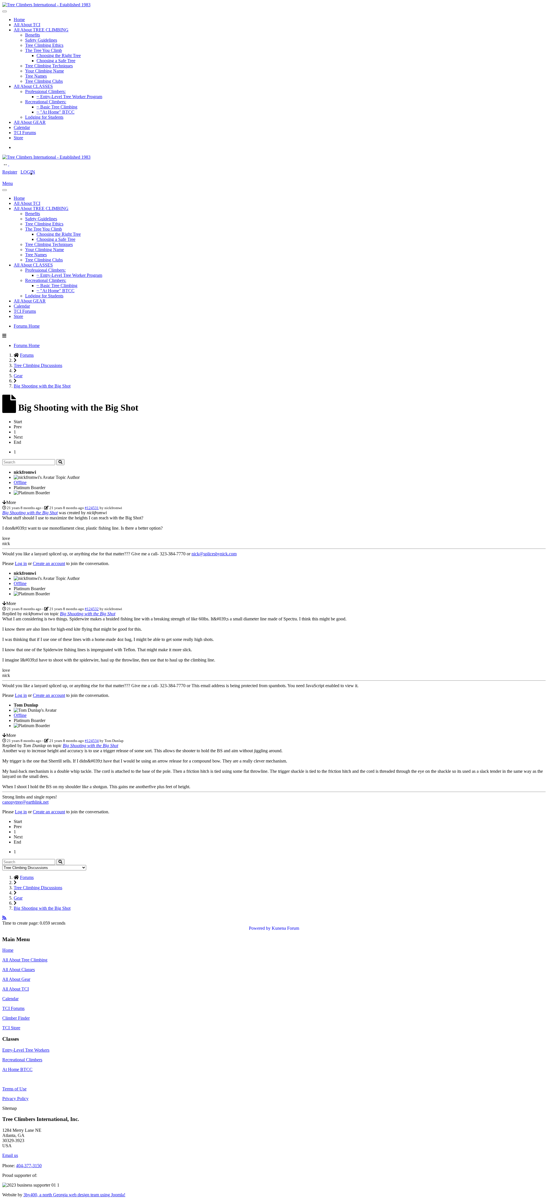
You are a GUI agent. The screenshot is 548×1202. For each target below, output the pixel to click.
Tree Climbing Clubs (44, 81)
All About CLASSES (33, 86)
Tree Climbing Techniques (49, 65)
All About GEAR (30, 122)
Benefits (32, 35)
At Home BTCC (17, 1069)
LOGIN (28, 172)
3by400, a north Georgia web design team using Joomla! (74, 1194)
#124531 (92, 508)
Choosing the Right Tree (59, 55)
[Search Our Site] (12, 164)
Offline (20, 482)
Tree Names (36, 76)
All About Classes (18, 969)
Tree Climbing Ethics (44, 45)
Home (19, 19)
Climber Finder (16, 1018)
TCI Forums (25, 132)
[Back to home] (46, 4)
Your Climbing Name (44, 70)
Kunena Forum (285, 928)
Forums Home (27, 326)
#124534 (92, 741)
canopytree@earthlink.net (25, 802)
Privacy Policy (15, 1098)
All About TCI (27, 24)
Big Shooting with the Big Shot (30, 512)
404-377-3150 (29, 1165)
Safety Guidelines (41, 40)
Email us (10, 1155)
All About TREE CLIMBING (41, 29)
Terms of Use (14, 1088)
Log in (21, 563)
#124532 (92, 609)
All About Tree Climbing (24, 959)
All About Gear (16, 979)
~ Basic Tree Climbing (57, 106)
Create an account (49, 563)
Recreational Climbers (22, 1059)
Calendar (22, 127)
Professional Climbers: (45, 91)
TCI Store (11, 1027)
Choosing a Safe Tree (56, 60)
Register (9, 172)
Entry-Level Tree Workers (25, 1050)
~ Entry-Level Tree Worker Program (69, 96)
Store (18, 137)
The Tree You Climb (43, 50)
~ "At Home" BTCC (55, 112)
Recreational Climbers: (45, 101)
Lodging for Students (44, 117)
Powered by (260, 928)
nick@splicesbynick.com (214, 553)
